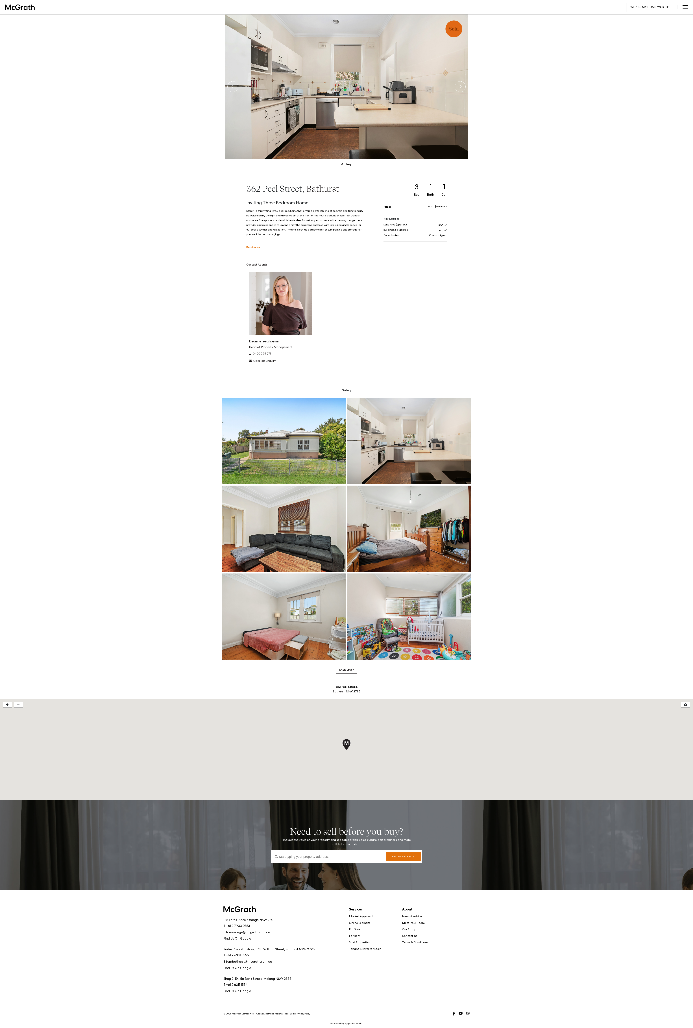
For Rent (355, 936)
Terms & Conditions (415, 942)
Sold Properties (359, 942)
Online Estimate (360, 923)
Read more (253, 247)
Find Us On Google (237, 938)
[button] (685, 7)
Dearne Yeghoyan (264, 341)
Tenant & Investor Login (365, 949)
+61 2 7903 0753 (238, 926)
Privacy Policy (303, 1014)
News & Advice (412, 916)
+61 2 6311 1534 (237, 985)
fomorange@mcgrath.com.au (248, 932)
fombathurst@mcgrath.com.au (249, 962)
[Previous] (232, 86)
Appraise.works (354, 1024)
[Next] (460, 86)
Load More (346, 670)
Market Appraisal (361, 916)
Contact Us (409, 936)
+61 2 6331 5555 (237, 955)
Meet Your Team (413, 923)
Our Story (408, 929)
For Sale (354, 929)
